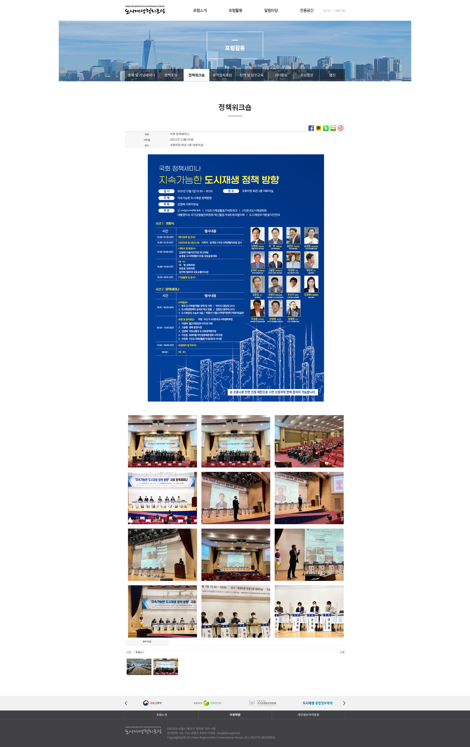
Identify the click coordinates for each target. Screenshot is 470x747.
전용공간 (306, 10)
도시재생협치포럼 (145, 10)
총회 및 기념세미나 (141, 75)
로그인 (327, 10)
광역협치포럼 (222, 75)
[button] (311, 129)
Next (344, 703)
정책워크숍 (196, 75)
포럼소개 (200, 10)
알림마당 (271, 10)
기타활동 (280, 75)
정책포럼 (170, 75)
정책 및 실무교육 (251, 75)
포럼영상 (306, 75)
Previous (126, 703)
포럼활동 (235, 10)
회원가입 (340, 10)
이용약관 (235, 714)
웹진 (332, 75)
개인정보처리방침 (308, 714)
